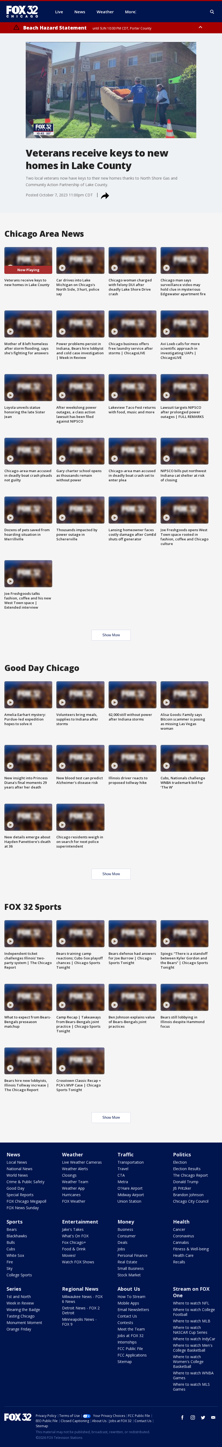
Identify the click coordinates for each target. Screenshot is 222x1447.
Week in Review (20, 1303)
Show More (111, 635)
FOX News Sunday (22, 1207)
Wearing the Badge (23, 1309)
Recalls (179, 1261)
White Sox (15, 1255)
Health (181, 1221)
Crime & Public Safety (25, 1181)
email (213, 1417)
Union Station (129, 1201)
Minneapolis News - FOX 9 (79, 1322)
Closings (69, 1175)
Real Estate (127, 1261)
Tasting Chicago (20, 1316)
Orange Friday (18, 1329)
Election (180, 1162)
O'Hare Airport (130, 1188)
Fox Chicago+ (74, 1242)
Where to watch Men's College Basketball (193, 1348)
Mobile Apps (128, 1303)
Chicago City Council (190, 1201)
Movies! (69, 1255)
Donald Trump (185, 1181)
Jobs (121, 1248)
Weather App (73, 1188)
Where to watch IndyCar (194, 1338)
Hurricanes (71, 1194)
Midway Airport (130, 1194)
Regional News (80, 1289)
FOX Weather (73, 1201)
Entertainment (80, 1221)
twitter (203, 1417)
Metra (122, 1181)
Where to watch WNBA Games (193, 1375)
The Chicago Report (190, 1175)
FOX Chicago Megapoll (26, 1201)
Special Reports (20, 1194)
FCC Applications (132, 1355)
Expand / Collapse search (212, 12)
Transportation (130, 1162)
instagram (192, 1417)
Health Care (183, 1255)
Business (125, 1229)
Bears (11, 1229)
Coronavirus (183, 1235)
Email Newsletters (133, 1309)
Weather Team (75, 1181)
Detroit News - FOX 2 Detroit (81, 1310)
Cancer (179, 1229)
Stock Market (129, 1274)
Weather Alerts (75, 1168)
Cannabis (181, 1242)
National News (19, 1168)
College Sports (19, 1274)
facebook (182, 1417)
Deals (122, 1242)
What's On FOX (75, 1235)
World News (17, 1175)
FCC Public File (130, 1348)
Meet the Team (131, 1329)
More (130, 11)
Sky (9, 1268)
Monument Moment (24, 1322)
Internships (127, 1342)
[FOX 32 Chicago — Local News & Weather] (24, 11)
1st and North (18, 1296)
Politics (182, 1154)
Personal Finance (132, 1255)
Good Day (15, 1188)
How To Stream (131, 1296)
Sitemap (124, 1361)
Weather (72, 1154)
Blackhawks (16, 1235)
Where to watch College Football (194, 1312)
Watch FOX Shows (78, 1261)
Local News (16, 1162)
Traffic (125, 1154)
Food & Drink (74, 1248)
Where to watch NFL (191, 1303)
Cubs (10, 1248)
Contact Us (127, 1316)
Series (13, 1289)
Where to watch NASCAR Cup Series (190, 1330)
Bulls (10, 1242)
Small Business (130, 1268)
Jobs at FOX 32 (130, 1335)
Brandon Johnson (188, 1194)
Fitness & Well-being (191, 1248)
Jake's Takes (73, 1229)
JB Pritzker (182, 1188)
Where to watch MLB (191, 1320)
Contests (125, 1322)
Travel (122, 1168)
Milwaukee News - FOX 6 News (82, 1299)
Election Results (187, 1168)
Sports (14, 1221)
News (13, 1154)
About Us (128, 1289)
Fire (9, 1261)
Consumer (126, 1235)
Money (125, 1221)
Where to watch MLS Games (191, 1387)
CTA (121, 1175)
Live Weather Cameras (82, 1162)
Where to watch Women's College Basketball (188, 1361)
